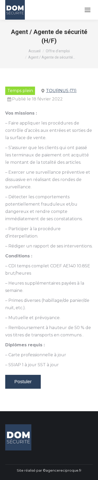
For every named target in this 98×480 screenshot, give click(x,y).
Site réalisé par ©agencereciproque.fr (49, 470)
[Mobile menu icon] (87, 10)
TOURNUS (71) (61, 90)
